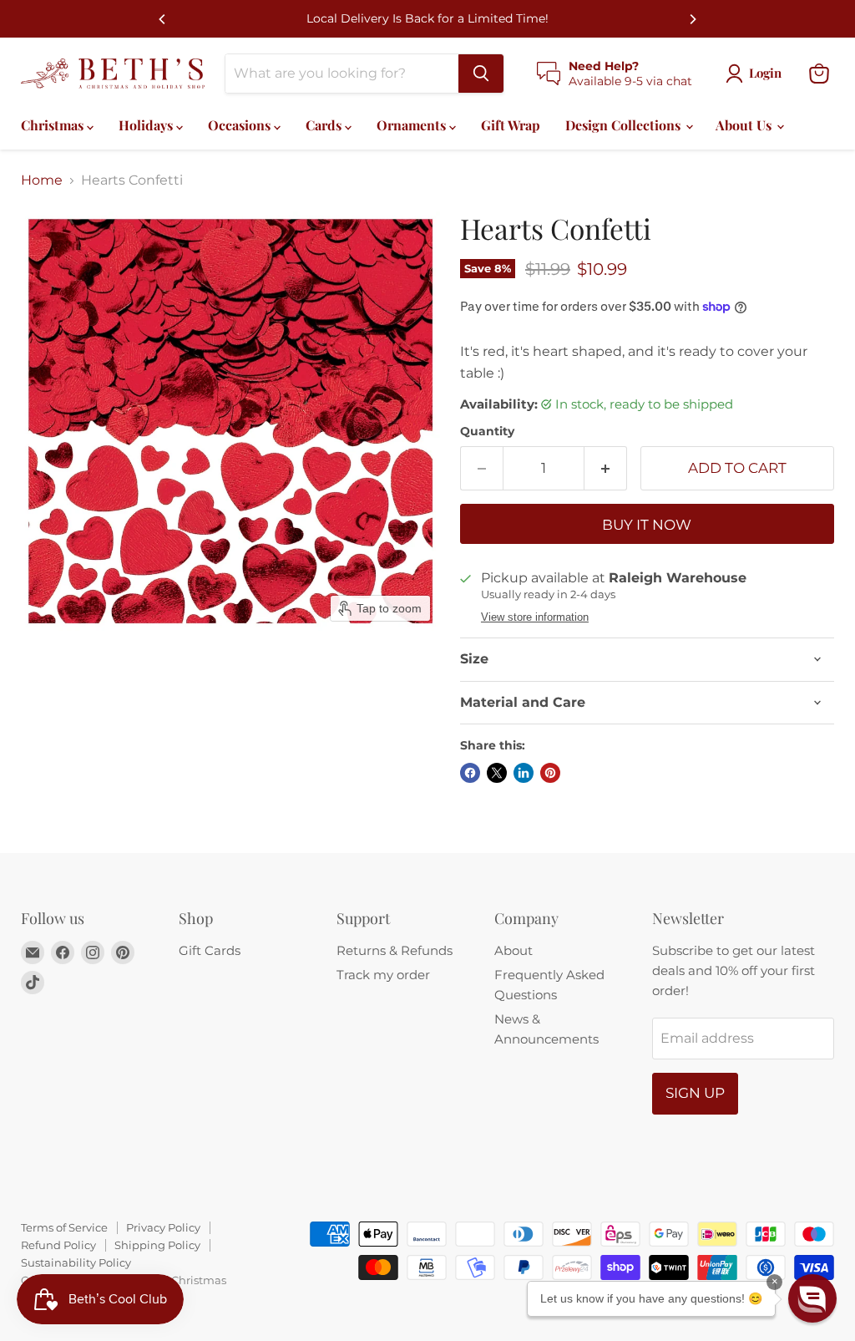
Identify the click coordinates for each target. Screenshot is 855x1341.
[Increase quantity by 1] (605, 468)
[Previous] (162, 19)
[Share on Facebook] (470, 773)
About (513, 950)
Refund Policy (58, 1245)
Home (42, 180)
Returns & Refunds (394, 950)
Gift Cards (209, 950)
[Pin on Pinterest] (550, 773)
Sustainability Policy (76, 1262)
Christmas (54, 125)
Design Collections (624, 125)
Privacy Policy (163, 1227)
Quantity (487, 431)
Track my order (383, 975)
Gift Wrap (510, 125)
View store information (535, 617)
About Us (745, 125)
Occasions (241, 125)
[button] (812, 1298)
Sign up (695, 1092)
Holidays (147, 125)
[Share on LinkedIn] (524, 773)
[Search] (480, 73)
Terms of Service (64, 1227)
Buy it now (646, 524)
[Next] (692, 19)
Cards (325, 125)
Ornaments (413, 125)
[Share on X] (497, 773)
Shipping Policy (157, 1245)
